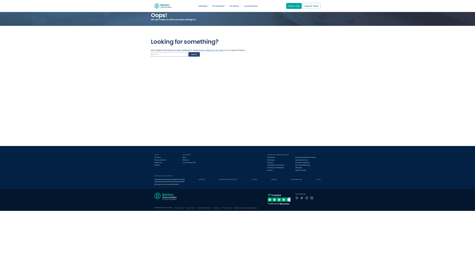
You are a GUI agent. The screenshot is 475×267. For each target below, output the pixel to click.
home (201, 50)
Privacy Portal (226, 208)
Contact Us (216, 208)
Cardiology (270, 160)
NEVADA (274, 179)
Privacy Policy (178, 208)
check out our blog (214, 50)
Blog (184, 157)
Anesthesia (271, 157)
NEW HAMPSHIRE (296, 179)
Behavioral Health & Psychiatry (305, 157)
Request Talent (312, 6)
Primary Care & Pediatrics (275, 167)
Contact (157, 165)
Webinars (186, 160)
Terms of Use (189, 208)
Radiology (298, 167)
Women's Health (300, 170)
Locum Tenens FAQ (189, 162)
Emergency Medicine (302, 162)
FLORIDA (254, 179)
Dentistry (270, 162)
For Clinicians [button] (218, 6)
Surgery (270, 170)
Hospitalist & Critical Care (275, 165)
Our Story (157, 157)
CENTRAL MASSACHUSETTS (228, 179)
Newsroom (158, 162)
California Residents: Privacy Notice (245, 208)
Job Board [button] (202, 6)
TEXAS (318, 179)
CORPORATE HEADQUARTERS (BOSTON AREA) (169, 179)
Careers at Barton (160, 160)
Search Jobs (294, 6)
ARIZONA (201, 179)
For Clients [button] (234, 6)
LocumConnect (251, 6)
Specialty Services (301, 160)
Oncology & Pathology (302, 165)
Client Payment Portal (203, 208)
